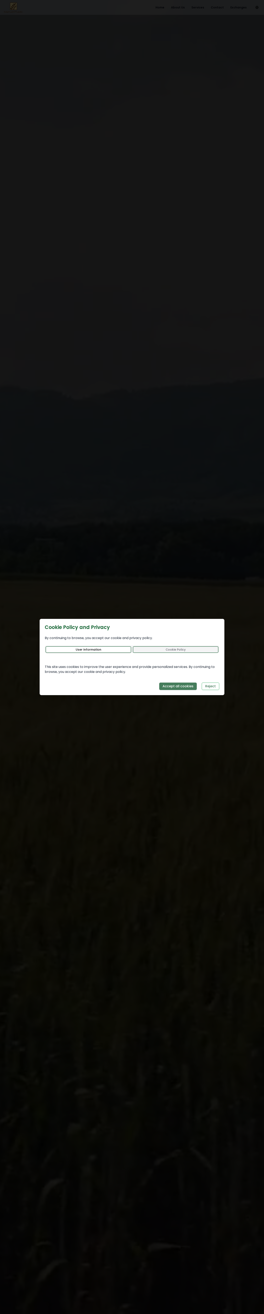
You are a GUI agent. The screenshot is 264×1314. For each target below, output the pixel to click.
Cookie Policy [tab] (176, 650)
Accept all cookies (178, 686)
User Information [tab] (88, 650)
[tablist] (132, 649)
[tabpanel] (132, 665)
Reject (210, 686)
